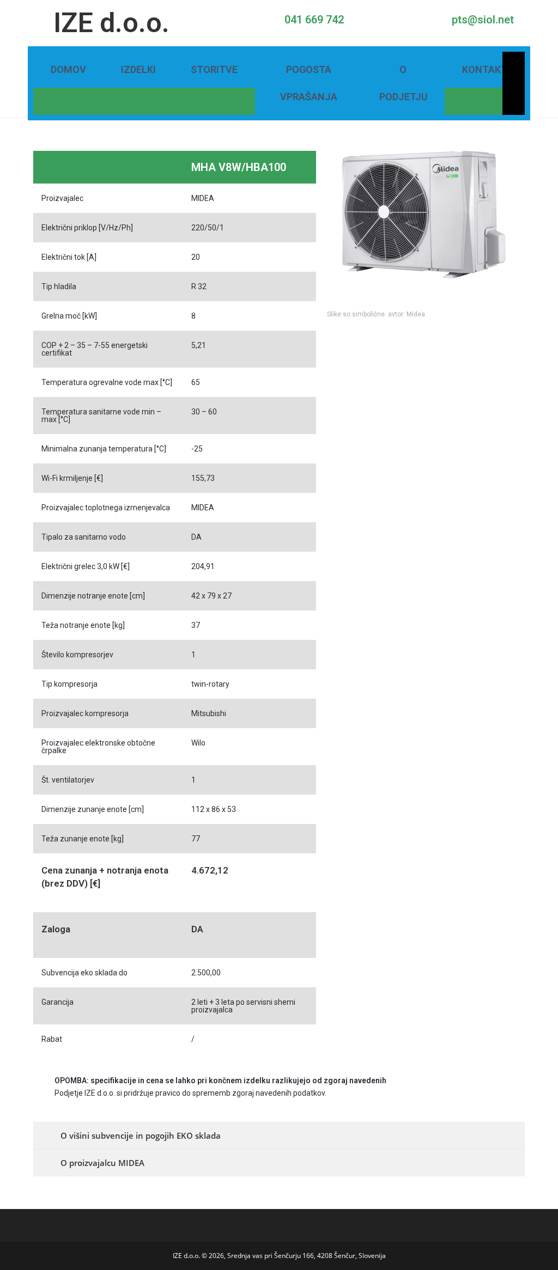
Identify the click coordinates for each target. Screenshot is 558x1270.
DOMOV (68, 69)
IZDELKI (138, 69)
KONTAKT (484, 69)
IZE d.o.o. (111, 23)
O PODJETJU (403, 83)
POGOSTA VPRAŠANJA (308, 83)
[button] (337, 233)
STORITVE (214, 69)
